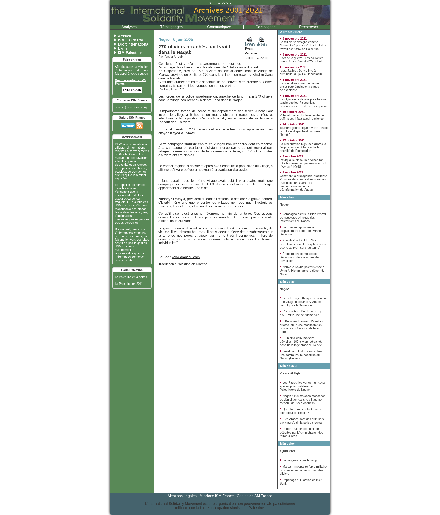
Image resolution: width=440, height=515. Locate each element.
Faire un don (132, 90)
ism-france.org (220, 2)
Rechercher (308, 27)
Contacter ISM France (254, 496)
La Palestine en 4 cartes (131, 277)
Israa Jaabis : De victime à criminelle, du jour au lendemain (301, 72)
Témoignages (171, 27)
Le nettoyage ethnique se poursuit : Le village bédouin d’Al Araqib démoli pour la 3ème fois (303, 301)
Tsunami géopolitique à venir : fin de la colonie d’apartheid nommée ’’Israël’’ (304, 131)
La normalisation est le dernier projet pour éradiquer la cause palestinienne (300, 86)
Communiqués (219, 27)
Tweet (249, 49)
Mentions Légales (182, 496)
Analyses (129, 27)
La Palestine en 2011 (129, 283)
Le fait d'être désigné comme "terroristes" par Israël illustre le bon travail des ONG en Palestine (303, 45)
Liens (123, 48)
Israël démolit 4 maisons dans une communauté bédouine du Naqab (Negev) (301, 355)
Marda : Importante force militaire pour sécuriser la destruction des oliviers (303, 470)
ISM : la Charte (130, 40)
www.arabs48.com (186, 257)
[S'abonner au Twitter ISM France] (128, 125)
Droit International (133, 44)
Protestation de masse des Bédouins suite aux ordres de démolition (299, 257)
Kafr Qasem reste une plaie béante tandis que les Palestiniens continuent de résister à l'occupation (303, 103)
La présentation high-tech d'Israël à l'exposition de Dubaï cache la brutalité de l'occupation (303, 147)
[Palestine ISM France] (220, 23)
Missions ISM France (217, 496)
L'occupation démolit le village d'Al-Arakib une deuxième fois (301, 313)
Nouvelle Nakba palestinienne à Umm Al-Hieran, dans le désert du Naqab (302, 270)
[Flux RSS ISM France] (139, 125)
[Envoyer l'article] (261, 44)
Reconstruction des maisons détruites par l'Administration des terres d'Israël (301, 432)
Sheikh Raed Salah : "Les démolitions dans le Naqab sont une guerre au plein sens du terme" (303, 244)
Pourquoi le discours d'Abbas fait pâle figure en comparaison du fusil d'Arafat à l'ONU (303, 163)
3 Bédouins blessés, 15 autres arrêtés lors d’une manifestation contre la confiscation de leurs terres (301, 326)
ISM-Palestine (130, 52)
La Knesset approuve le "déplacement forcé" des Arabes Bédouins (301, 230)
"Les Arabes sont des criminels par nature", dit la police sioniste (302, 420)
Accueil (124, 36)
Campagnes (265, 27)
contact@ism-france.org (131, 107)
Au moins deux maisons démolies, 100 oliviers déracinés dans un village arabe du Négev (301, 341)
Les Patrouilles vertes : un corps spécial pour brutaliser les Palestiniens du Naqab (303, 386)
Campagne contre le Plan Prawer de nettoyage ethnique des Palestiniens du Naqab (303, 217)
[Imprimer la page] (250, 44)
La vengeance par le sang (300, 460)
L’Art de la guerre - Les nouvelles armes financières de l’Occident (301, 59)
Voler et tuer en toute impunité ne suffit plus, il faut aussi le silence (302, 117)
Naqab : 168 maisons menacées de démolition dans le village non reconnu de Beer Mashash (302, 399)
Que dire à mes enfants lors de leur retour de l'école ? (302, 411)
